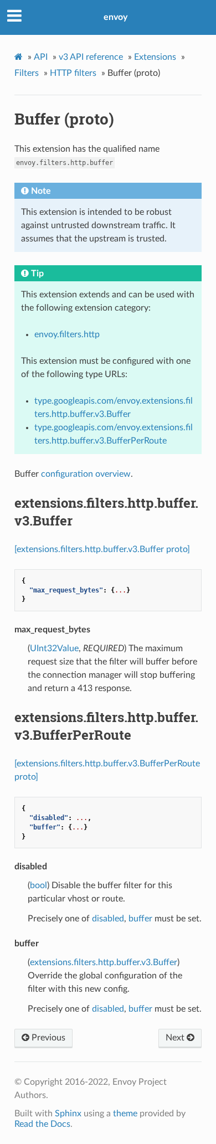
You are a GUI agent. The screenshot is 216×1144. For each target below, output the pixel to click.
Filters (26, 73)
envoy (115, 17)
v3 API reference (91, 57)
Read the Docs (42, 1124)
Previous (47, 1037)
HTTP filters (73, 73)
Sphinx (68, 1113)
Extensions (155, 57)
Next (176, 1037)
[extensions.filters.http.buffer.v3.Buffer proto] (102, 549)
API (41, 57)
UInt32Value (54, 648)
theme (125, 1113)
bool (38, 885)
